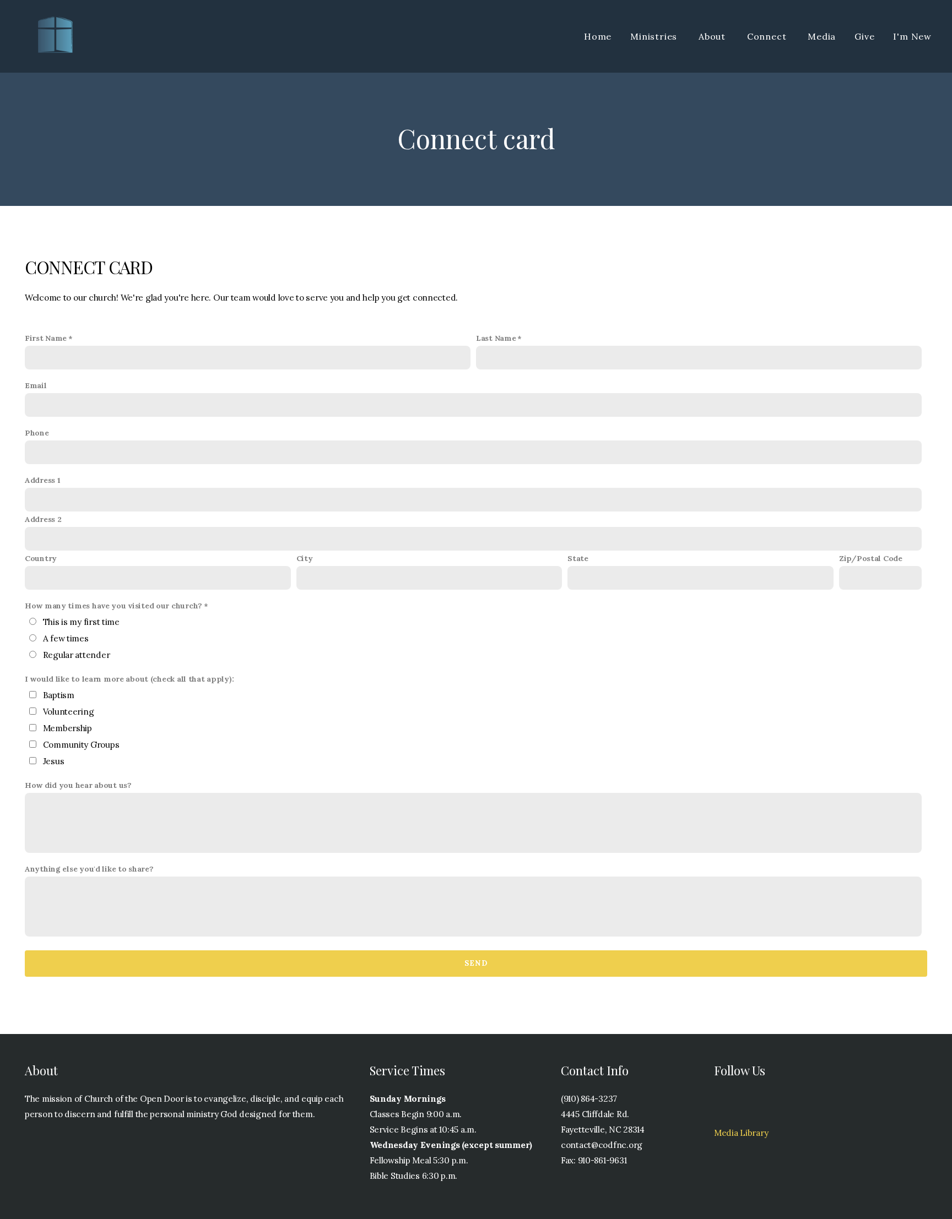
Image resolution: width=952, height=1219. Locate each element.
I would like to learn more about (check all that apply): (129, 679)
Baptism (58, 695)
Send (476, 963)
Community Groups (81, 744)
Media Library (741, 1133)
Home (598, 36)
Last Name (496, 338)
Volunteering (68, 711)
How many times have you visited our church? (113, 606)
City (304, 558)
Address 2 (43, 519)
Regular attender (76, 655)
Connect (768, 36)
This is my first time (81, 622)
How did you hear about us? (78, 785)
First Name (46, 338)
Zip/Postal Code (870, 558)
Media (822, 36)
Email (36, 385)
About (713, 36)
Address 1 (42, 480)
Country (41, 558)
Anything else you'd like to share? (89, 869)
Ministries (655, 36)
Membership (67, 728)
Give (864, 36)
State (577, 558)
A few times (66, 638)
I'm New (912, 36)
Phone (37, 433)
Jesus (53, 761)
